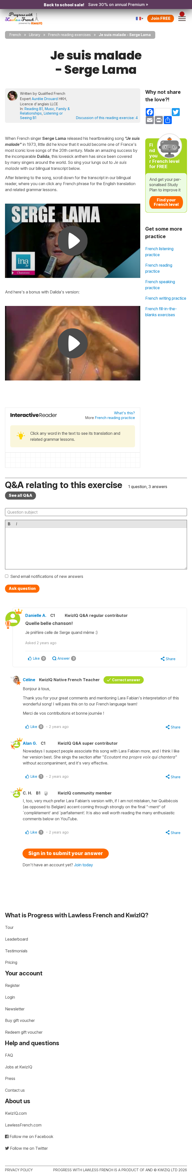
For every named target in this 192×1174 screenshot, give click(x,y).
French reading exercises (69, 35)
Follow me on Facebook (30, 1136)
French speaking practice (160, 284)
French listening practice (159, 251)
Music (49, 109)
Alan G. (30, 743)
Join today (83, 864)
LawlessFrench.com (23, 1124)
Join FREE (160, 18)
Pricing (11, 962)
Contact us (15, 1090)
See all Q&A (20, 495)
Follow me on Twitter (28, 1148)
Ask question (22, 588)
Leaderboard (16, 939)
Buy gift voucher (20, 1020)
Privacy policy (19, 1170)
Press (10, 1078)
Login (10, 997)
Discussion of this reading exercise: (107, 118)
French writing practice (165, 298)
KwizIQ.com (16, 1113)
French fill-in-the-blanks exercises (161, 311)
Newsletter (14, 1008)
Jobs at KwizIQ (18, 1066)
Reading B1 (33, 109)
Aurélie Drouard (45, 99)
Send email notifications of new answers (46, 576)
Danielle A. (35, 615)
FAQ (9, 1055)
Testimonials (16, 950)
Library (34, 35)
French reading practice (115, 418)
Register (12, 985)
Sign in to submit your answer (65, 853)
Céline (29, 679)
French (15, 35)
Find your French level (166, 202)
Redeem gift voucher (23, 1032)
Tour (9, 927)
